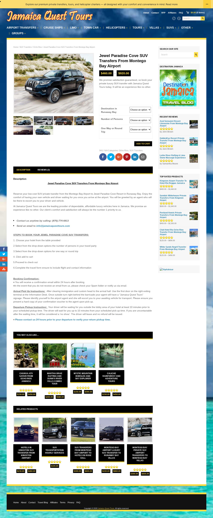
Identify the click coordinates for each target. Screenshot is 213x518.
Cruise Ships (54, 28)
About (146, 13)
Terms (62, 502)
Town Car (92, 28)
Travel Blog (43, 502)
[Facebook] (179, 18)
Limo (74, 28)
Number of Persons (112, 119)
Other (187, 28)
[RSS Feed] (174, 18)
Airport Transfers (22, 28)
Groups (19, 33)
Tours (138, 28)
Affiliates (172, 13)
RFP (163, 13)
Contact (155, 13)
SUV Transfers (26, 47)
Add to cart (143, 144)
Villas (155, 28)
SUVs (171, 28)
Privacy (71, 502)
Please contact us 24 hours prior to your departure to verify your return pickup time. (62, 319)
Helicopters (116, 28)
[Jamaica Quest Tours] (50, 22)
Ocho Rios (37, 47)
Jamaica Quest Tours (106, 508)
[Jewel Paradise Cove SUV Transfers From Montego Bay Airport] (23, 120)
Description (23, 170)
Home (15, 47)
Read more (172, 4)
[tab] (23, 170)
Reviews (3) (44, 170)
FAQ (181, 13)
